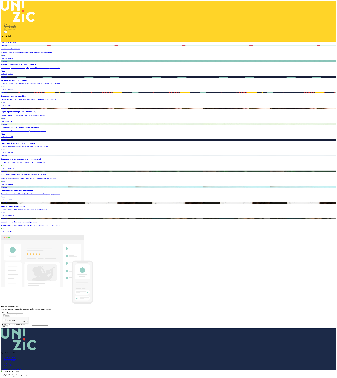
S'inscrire (5, 326)
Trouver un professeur (10, 27)
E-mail (4, 314)
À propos (6, 24)
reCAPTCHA (6, 316)
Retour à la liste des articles (8, 42)
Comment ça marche (10, 26)
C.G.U (6, 366)
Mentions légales (9, 365)
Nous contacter (8, 363)
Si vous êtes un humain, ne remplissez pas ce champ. (17, 324)
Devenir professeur (9, 29)
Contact (6, 30)
